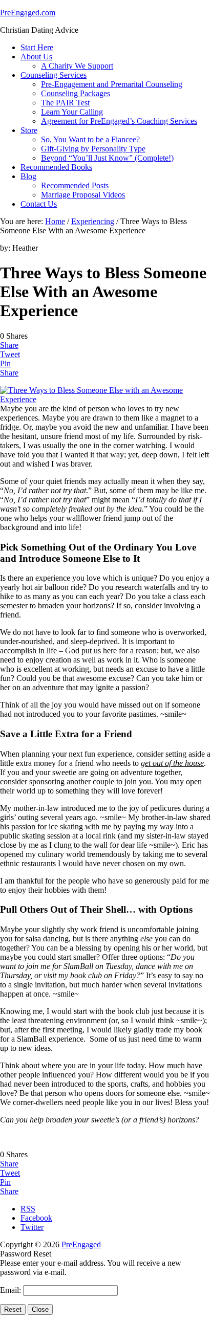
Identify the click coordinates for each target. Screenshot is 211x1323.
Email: (11, 1290)
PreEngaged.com (27, 12)
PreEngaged (81, 1244)
